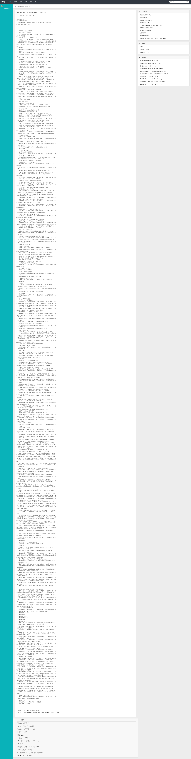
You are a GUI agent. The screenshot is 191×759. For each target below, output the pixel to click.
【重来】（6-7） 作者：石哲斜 (24, 756)
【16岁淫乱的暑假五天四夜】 (146, 27)
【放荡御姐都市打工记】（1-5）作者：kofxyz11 (151, 66)
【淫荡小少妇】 (21, 735)
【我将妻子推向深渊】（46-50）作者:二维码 (28, 747)
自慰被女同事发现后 (144, 35)
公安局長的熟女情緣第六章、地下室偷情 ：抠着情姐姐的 (153, 38)
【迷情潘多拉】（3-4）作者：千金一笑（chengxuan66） (153, 79)
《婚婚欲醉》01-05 (144, 52)
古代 (15, 1)
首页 (26, 6)
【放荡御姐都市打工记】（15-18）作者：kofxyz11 (151, 68)
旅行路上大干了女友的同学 (146, 20)
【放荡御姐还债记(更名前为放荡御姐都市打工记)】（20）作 (154, 73)
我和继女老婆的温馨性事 (145, 30)
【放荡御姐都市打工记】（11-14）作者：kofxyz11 (151, 60)
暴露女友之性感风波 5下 (23, 723)
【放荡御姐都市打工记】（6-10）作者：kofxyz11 (151, 63)
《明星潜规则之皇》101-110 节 (24, 750)
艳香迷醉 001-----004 (145, 22)
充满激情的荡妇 (143, 33)
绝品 (31, 1)
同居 (36, 1)
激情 (10, 1)
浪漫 (26, 1)
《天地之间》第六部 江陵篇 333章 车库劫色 (28, 741)
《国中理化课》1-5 (21, 744)
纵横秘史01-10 (143, 47)
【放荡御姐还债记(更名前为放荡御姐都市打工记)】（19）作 (154, 71)
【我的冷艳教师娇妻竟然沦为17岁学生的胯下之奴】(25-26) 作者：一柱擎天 (41, 712)
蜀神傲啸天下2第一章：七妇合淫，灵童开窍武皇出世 (30, 753)
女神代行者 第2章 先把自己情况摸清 (31, 710)
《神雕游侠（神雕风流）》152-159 (25, 738)
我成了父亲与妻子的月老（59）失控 (26, 729)
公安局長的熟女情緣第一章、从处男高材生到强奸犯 (152, 25)
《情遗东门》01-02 (144, 49)
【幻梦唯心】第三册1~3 (23, 732)
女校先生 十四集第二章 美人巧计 (25, 726)
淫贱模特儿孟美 (143, 17)
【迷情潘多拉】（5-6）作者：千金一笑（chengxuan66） (153, 81)
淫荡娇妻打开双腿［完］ (145, 15)
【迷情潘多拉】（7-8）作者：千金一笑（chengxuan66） (153, 84)
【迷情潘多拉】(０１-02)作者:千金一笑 (149, 76)
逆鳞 (3, 2)
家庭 (21, 1)
